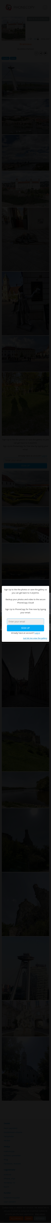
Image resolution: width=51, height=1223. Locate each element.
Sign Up (25, 628)
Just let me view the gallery (35, 638)
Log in (37, 633)
